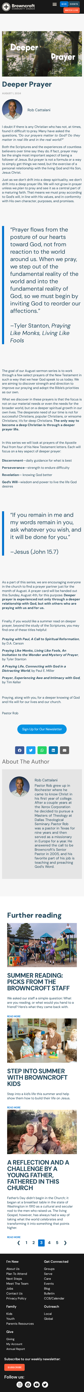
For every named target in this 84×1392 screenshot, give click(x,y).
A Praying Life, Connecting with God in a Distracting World (34, 668)
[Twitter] (45, 1385)
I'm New (12, 1261)
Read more (14, 1016)
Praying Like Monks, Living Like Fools (40, 333)
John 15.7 (44, 552)
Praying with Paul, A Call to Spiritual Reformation (40, 639)
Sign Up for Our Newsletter (42, 729)
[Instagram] (20, 1385)
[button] (54, 4)
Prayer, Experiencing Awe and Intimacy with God (41, 678)
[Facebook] (28, 1385)
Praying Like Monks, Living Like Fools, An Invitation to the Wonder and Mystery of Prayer (40, 652)
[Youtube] (36, 1385)
